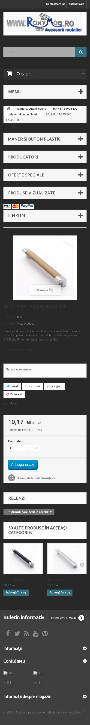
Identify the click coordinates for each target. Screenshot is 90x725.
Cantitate (14, 441)
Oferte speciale (26, 175)
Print (13, 403)
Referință (9, 317)
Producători (23, 157)
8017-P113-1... (14, 580)
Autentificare (76, 4)
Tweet (13, 386)
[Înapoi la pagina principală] (8, 109)
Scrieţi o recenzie (18, 369)
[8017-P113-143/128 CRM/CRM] (67, 559)
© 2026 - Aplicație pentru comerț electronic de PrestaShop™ (43, 712)
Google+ (56, 386)
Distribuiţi (33, 386)
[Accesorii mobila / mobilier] (45, 23)
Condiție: (9, 323)
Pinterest (15, 394)
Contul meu (14, 661)
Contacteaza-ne (55, 4)
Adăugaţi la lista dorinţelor (35, 478)
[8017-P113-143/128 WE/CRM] (23, 559)
